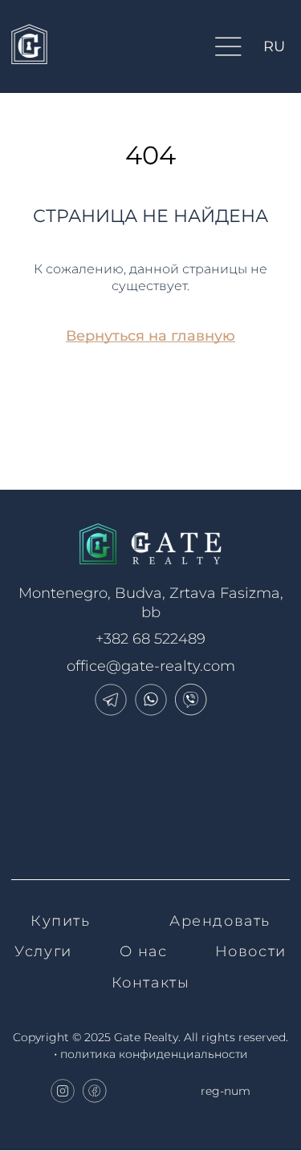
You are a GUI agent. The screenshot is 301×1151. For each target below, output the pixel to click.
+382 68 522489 (150, 639)
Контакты (151, 982)
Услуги (43, 951)
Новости (251, 951)
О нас (144, 951)
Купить (61, 921)
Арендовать (219, 921)
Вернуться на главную (150, 336)
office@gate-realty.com (151, 666)
